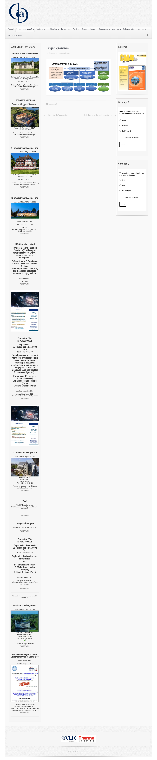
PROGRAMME (24, 89)
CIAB (74, 752)
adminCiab (66, 53)
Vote (123, 144)
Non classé (53, 104)
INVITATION (24, 584)
